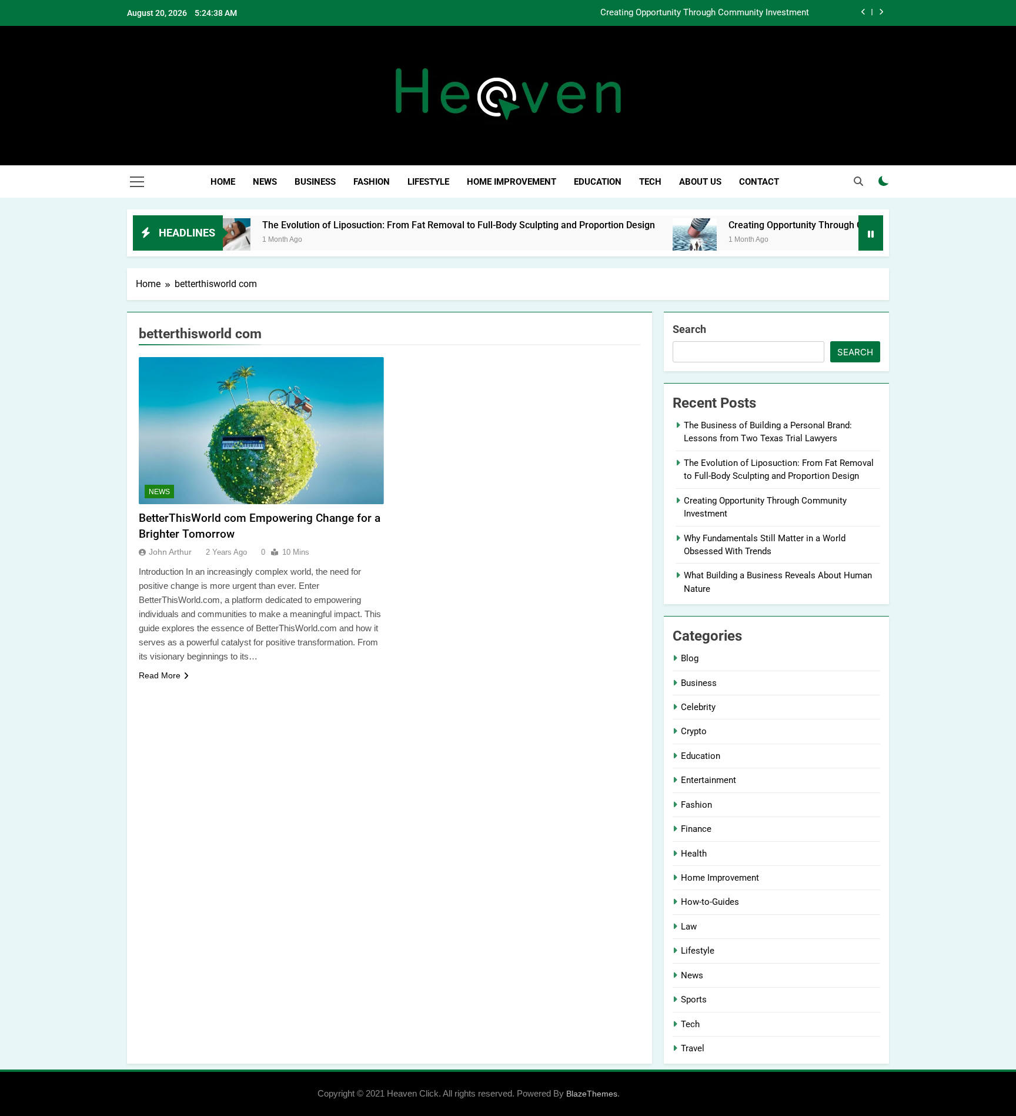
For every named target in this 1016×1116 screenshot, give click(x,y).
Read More (160, 675)
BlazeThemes (591, 1093)
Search (689, 329)
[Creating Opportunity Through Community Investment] (666, 240)
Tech (650, 181)
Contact (759, 181)
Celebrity (698, 707)
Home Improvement (511, 181)
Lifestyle (428, 181)
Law (689, 926)
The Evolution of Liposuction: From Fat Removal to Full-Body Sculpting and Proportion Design (430, 225)
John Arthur (170, 552)
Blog (689, 658)
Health (694, 853)
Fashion (371, 181)
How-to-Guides (710, 902)
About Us (700, 181)
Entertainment (708, 780)
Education (597, 181)
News (265, 181)
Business (315, 181)
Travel (692, 1048)
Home (222, 181)
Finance (696, 829)
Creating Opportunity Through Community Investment (704, 13)
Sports (694, 999)
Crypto (694, 731)
